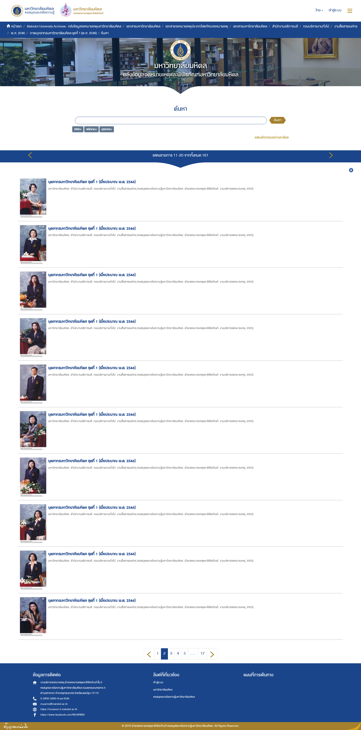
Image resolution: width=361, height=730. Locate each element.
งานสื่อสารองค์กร (345, 26)
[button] (319, 10)
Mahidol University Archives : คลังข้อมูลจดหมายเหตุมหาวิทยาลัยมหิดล (74, 26)
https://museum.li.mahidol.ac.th (58, 709)
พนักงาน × (91, 129)
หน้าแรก (16, 26)
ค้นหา (277, 120)
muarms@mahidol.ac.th (54, 704)
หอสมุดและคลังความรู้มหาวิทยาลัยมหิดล (174, 696)
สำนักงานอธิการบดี (285, 26)
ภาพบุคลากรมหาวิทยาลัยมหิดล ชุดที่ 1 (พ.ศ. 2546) (63, 33)
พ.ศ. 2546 (18, 33)
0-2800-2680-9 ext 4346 (54, 698)
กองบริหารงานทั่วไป (316, 26)
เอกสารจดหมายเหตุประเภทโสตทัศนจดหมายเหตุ (196, 26)
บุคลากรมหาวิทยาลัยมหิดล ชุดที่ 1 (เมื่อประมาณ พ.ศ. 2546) (92, 182)
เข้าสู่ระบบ (158, 682)
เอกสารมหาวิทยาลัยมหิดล (143, 26)
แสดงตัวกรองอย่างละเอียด (272, 137)
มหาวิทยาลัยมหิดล (162, 689)
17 (202, 653)
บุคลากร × (107, 129)
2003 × (77, 129)
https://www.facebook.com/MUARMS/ (62, 714)
